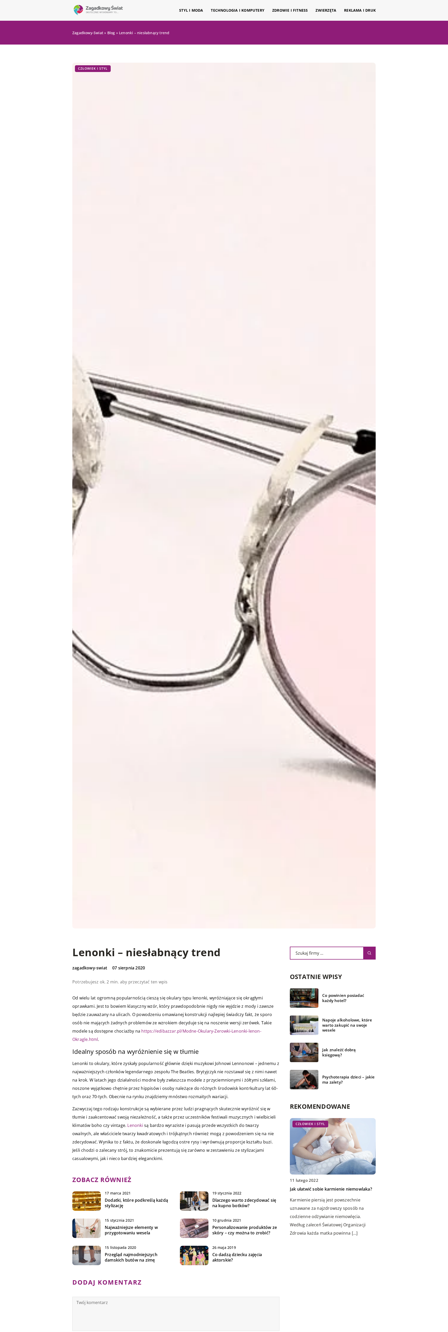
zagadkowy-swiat (89, 968)
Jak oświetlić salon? (309, 1189)
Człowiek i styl (93, 68)
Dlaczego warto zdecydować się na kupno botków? (244, 1203)
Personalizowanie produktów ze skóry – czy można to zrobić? (244, 1230)
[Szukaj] (369, 953)
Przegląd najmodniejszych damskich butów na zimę (131, 1257)
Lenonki (135, 1125)
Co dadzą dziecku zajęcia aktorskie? (237, 1257)
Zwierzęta (326, 10)
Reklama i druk (360, 10)
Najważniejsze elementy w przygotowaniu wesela (131, 1230)
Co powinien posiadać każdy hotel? (343, 998)
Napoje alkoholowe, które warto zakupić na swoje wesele (347, 1025)
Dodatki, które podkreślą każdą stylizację (136, 1203)
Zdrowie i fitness (290, 10)
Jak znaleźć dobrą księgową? (339, 1052)
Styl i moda (191, 10)
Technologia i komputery (237, 10)
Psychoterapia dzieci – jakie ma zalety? (348, 1080)
